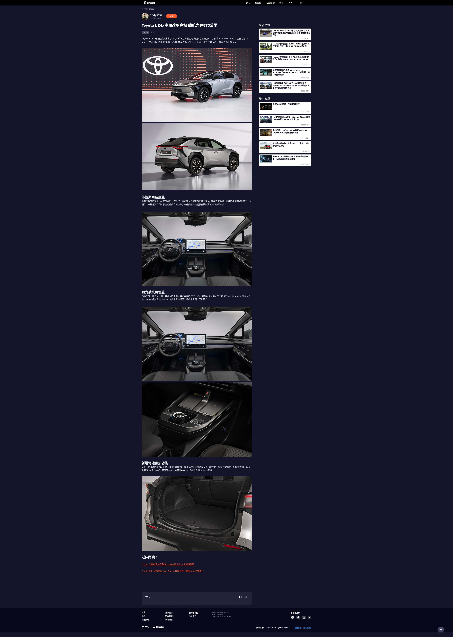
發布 (281, 3)
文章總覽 (270, 3)
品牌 (143, 616)
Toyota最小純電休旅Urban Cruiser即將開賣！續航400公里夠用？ (173, 571)
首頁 (248, 3)
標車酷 (258, 3)
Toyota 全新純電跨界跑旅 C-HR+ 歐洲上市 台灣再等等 (168, 564)
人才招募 (192, 616)
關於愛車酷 (193, 613)
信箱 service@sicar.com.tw (221, 616)
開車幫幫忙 (170, 616)
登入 (290, 3)
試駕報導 (169, 613)
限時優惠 (169, 619)
